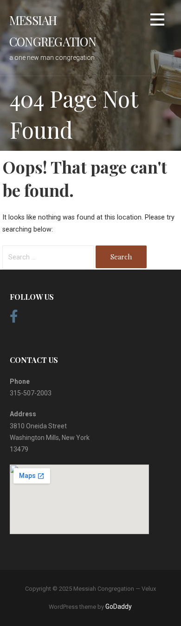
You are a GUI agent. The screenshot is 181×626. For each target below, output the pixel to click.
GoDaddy (118, 606)
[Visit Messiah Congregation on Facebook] (14, 319)
